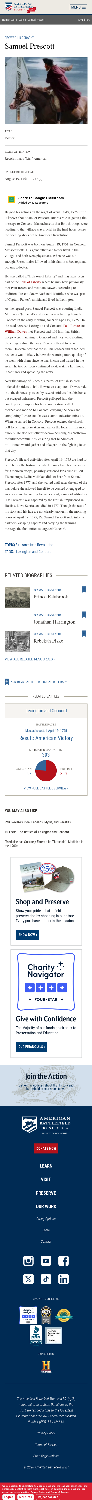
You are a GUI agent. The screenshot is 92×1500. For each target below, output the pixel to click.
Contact (46, 1241)
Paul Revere (71, 325)
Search (22, 19)
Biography (26, 38)
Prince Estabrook (51, 596)
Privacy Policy (46, 1433)
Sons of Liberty (30, 282)
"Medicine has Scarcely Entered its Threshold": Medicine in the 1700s (44, 844)
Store (52, 1230)
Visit (46, 1179)
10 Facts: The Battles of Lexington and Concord (37, 832)
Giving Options (46, 1219)
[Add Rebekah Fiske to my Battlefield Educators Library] (84, 634)
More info (25, 1497)
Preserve (46, 1193)
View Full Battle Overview (45, 788)
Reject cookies (48, 1497)
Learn (14, 19)
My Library (84, 19)
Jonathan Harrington (55, 621)
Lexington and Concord (34, 551)
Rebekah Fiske (48, 640)
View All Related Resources (29, 659)
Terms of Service (46, 1445)
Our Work (46, 1206)
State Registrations (46, 1456)
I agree (8, 1497)
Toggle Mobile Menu (79, 7)
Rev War (10, 38)
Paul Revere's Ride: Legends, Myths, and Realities (38, 822)
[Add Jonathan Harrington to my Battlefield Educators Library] (84, 614)
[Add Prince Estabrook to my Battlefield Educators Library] (84, 589)
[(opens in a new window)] (28, 1261)
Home (23, 6)
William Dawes (16, 331)
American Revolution (37, 545)
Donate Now (46, 1148)
